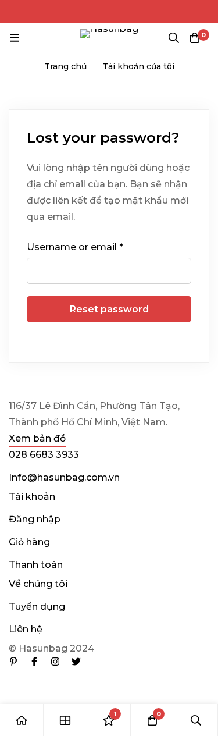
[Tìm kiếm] (173, 38)
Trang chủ (65, 66)
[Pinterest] (13, 661)
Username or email (75, 247)
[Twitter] (76, 661)
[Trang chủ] (22, 720)
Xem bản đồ (37, 438)
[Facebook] (34, 661)
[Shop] (65, 720)
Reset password (109, 309)
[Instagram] (55, 661)
